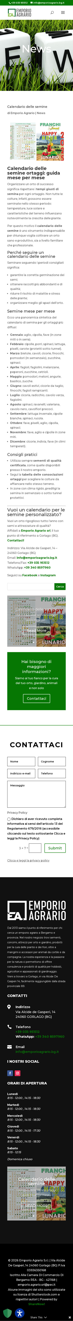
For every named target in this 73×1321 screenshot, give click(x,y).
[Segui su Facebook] (10, 1073)
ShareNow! (36, 1304)
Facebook (29, 575)
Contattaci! (15, 540)
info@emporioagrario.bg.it (37, 557)
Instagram (48, 575)
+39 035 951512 (38, 562)
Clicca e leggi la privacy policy (28, 860)
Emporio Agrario (23, 113)
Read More (36, 630)
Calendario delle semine (36, 609)
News (41, 113)
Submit (55, 848)
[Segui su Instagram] (17, 1073)
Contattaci (36, 698)
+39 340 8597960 (37, 567)
